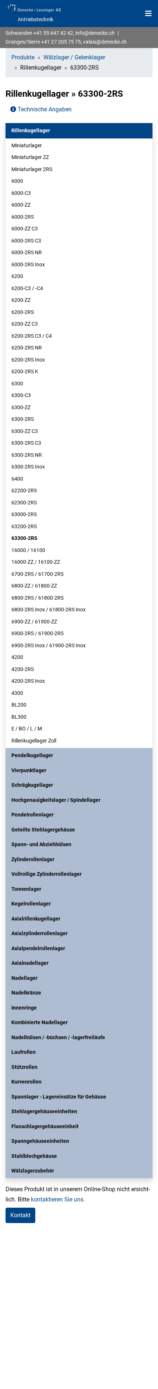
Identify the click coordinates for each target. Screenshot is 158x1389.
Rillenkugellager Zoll (33, 741)
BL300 (18, 717)
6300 (17, 383)
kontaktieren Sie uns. (58, 1199)
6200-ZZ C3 (24, 324)
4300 (17, 693)
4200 (17, 657)
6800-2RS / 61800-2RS (37, 598)
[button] (79, 130)
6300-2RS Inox (28, 467)
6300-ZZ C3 (24, 431)
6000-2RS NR (26, 252)
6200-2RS (22, 312)
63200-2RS (24, 526)
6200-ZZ (20, 300)
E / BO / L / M (26, 728)
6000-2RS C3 (26, 241)
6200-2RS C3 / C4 (31, 336)
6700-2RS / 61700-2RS (37, 574)
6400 (17, 479)
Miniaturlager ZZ (30, 157)
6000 (17, 181)
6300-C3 (21, 395)
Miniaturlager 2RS (31, 169)
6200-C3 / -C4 (27, 288)
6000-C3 (21, 193)
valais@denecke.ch (105, 42)
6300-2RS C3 (26, 443)
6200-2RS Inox (28, 360)
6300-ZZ (20, 407)
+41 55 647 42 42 (53, 33)
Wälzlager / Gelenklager (74, 57)
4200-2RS (22, 669)
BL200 (18, 705)
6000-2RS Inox (28, 264)
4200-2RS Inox (28, 681)
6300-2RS (22, 419)
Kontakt (20, 1215)
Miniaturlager (26, 145)
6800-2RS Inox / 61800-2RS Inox (48, 609)
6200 (17, 276)
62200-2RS (24, 490)
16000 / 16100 (28, 550)
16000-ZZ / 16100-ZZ (35, 562)
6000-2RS (22, 217)
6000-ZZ (20, 205)
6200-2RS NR (26, 348)
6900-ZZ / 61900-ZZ (34, 622)
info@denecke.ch (95, 33)
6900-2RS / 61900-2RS (37, 633)
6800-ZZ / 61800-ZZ (34, 586)
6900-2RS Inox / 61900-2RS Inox (48, 645)
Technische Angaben (44, 109)
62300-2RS (24, 502)
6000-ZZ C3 (24, 229)
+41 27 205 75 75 (61, 42)
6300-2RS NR (26, 455)
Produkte (23, 57)
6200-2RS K (24, 371)
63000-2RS (24, 514)
